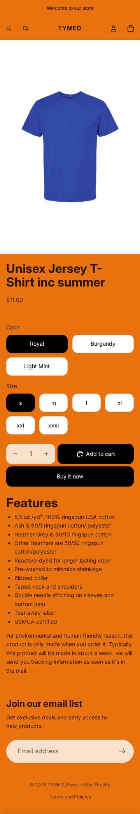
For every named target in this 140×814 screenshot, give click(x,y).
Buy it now (70, 476)
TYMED (55, 785)
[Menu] (9, 28)
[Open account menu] (113, 28)
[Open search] (25, 28)
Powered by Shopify (88, 785)
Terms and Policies (70, 797)
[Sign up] (122, 751)
